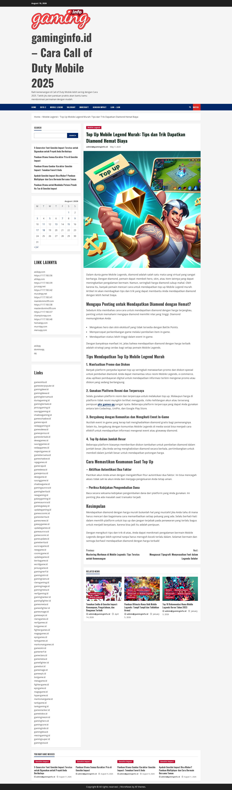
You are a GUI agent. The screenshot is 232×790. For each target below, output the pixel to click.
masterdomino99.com (45, 308)
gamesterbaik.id (42, 436)
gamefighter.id (41, 662)
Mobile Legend (56, 107)
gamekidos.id (40, 713)
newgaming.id (41, 495)
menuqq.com (40, 330)
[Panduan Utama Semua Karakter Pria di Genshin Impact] (95, 761)
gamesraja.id (40, 422)
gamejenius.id (41, 473)
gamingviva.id (41, 742)
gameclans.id (40, 655)
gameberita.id (41, 542)
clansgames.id (41, 618)
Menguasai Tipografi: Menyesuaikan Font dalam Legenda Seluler (174, 554)
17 (37, 230)
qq (35, 353)
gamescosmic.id (42, 513)
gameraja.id (40, 465)
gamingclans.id (41, 578)
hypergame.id (41, 695)
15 (68, 224)
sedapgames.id (41, 447)
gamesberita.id (41, 516)
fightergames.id (42, 629)
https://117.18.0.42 (43, 290)
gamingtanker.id (42, 597)
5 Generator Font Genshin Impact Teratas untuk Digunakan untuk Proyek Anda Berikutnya (53, 770)
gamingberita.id (42, 491)
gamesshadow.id (42, 418)
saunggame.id (41, 480)
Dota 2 (43, 107)
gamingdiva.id (41, 731)
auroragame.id (41, 546)
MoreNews (125, 786)
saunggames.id (41, 444)
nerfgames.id (40, 622)
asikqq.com (39, 271)
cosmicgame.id (41, 553)
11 (43, 224)
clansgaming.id (41, 582)
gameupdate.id (41, 538)
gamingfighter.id (42, 600)
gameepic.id (40, 673)
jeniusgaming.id (42, 407)
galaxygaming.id (42, 498)
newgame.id (40, 549)
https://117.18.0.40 (43, 319)
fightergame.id (41, 684)
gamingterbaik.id (42, 404)
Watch (196, 107)
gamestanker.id (42, 710)
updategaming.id (42, 509)
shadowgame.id (42, 484)
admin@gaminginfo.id (97, 147)
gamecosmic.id (41, 535)
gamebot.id (39, 666)
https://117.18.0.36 (43, 275)
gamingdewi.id (41, 389)
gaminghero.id (41, 720)
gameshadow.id (42, 458)
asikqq (37, 345)
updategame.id (41, 557)
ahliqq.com (39, 279)
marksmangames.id (44, 644)
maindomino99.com (44, 301)
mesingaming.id (42, 735)
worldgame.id (41, 564)
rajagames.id (40, 462)
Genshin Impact (99, 107)
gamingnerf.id (41, 571)
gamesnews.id (41, 520)
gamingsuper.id (42, 739)
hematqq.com (41, 322)
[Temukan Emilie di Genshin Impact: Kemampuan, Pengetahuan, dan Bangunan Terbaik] (104, 589)
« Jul (36, 246)
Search (37, 127)
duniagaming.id (42, 400)
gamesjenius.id (41, 433)
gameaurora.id (41, 531)
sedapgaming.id (42, 425)
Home (33, 107)
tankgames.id (41, 640)
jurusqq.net (40, 286)
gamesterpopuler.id (44, 385)
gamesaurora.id (42, 502)
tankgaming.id (41, 706)
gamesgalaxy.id (41, 505)
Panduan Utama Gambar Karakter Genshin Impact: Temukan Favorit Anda (136, 769)
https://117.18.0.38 (43, 304)
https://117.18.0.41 (43, 297)
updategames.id (42, 527)
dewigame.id (40, 476)
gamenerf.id (40, 651)
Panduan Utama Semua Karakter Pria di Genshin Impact (94, 769)
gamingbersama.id (43, 396)
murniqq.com (40, 326)
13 (56, 224)
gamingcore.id (41, 724)
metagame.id (40, 680)
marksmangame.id (43, 699)
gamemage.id (41, 669)
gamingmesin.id (42, 717)
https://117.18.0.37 (43, 311)
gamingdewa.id (41, 393)
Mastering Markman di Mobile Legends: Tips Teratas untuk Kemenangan (112, 554)
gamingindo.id (41, 728)
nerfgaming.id (41, 593)
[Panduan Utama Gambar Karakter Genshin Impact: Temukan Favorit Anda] (136, 761)
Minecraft (84, 107)
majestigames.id (42, 451)
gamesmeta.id (41, 604)
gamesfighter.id (42, 608)
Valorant (71, 107)
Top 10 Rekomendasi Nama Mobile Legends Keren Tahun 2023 (177, 606)
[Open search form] (190, 107)
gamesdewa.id (41, 429)
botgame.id (39, 677)
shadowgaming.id (43, 414)
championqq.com (42, 315)
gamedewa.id (40, 469)
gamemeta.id (40, 658)
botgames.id (40, 626)
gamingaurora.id (42, 487)
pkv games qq (106, 404)
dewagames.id (41, 440)
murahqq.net (40, 293)
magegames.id (41, 633)
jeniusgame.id (41, 568)
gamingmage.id (42, 586)
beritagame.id (41, 560)
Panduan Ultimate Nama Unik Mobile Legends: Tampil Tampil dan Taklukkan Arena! (141, 607)
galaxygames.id (41, 524)
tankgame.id (40, 702)
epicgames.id (40, 637)
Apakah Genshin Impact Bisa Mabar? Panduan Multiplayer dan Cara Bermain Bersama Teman (176, 770)
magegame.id (41, 691)
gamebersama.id (42, 455)
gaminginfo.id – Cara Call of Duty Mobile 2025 (61, 60)
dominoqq (39, 349)
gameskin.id (40, 648)
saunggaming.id (42, 411)
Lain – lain (115, 107)
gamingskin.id (41, 575)
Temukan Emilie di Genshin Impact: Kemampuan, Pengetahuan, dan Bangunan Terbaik (102, 607)
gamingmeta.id (41, 589)
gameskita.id (40, 382)
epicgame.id (40, 688)
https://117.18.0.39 (43, 282)
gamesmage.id (41, 611)
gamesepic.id (40, 615)
